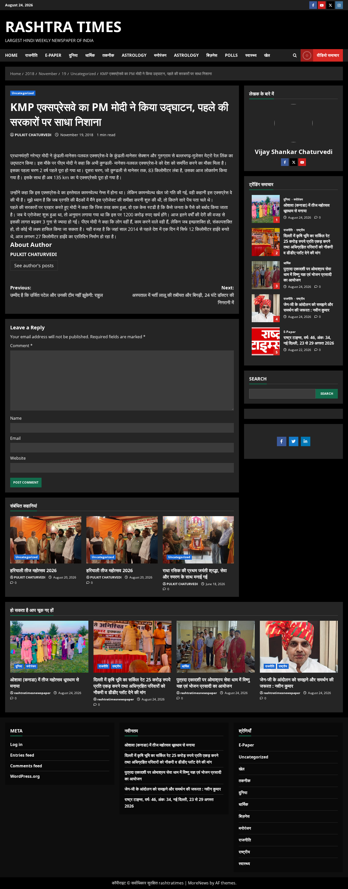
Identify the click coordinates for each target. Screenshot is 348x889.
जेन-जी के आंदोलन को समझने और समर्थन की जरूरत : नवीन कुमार (266, 308)
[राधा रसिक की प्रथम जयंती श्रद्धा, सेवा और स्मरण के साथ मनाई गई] (198, 539)
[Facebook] (285, 162)
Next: (183, 295)
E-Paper (53, 55)
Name (16, 418)
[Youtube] (302, 162)
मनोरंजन (160, 55)
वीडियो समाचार (328, 55)
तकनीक (108, 55)
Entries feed (22, 755)
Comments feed (26, 766)
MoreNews (198, 883)
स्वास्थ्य (251, 55)
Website (18, 458)
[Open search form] (295, 55)
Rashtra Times (63, 26)
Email (15, 438)
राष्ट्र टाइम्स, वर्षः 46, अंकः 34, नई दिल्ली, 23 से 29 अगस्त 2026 (266, 341)
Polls (231, 55)
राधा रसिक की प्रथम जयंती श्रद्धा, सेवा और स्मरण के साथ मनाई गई (195, 573)
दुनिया (73, 55)
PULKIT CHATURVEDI (33, 134)
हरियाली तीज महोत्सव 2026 (33, 570)
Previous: (56, 291)
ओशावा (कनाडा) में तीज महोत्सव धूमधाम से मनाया (266, 209)
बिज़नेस (211, 55)
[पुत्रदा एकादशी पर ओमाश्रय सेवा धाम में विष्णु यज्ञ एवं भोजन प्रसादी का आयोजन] (216, 647)
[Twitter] (293, 162)
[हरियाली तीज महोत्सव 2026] (45, 539)
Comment (21, 345)
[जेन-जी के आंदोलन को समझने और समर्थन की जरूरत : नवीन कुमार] (299, 647)
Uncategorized (23, 93)
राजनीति (31, 55)
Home (11, 55)
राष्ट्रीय (300, 230)
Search (258, 379)
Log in (16, 744)
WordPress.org (25, 776)
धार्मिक (90, 55)
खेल (267, 55)
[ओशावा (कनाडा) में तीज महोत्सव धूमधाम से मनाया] (49, 647)
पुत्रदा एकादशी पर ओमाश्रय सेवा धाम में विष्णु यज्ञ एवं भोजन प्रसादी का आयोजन (266, 275)
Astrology (134, 55)
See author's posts (34, 265)
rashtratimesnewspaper (32, 693)
